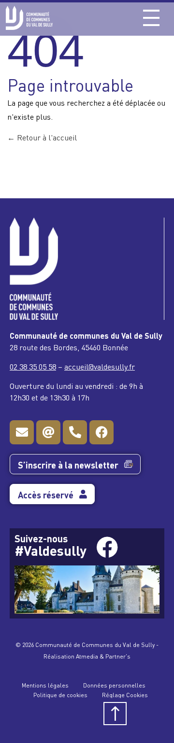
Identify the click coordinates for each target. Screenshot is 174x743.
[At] (48, 432)
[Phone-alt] (75, 432)
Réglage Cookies (125, 694)
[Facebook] (101, 432)
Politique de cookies (60, 694)
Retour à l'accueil (46, 137)
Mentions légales (45, 685)
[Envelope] (22, 432)
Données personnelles (114, 685)
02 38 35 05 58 (33, 366)
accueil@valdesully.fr (99, 366)
